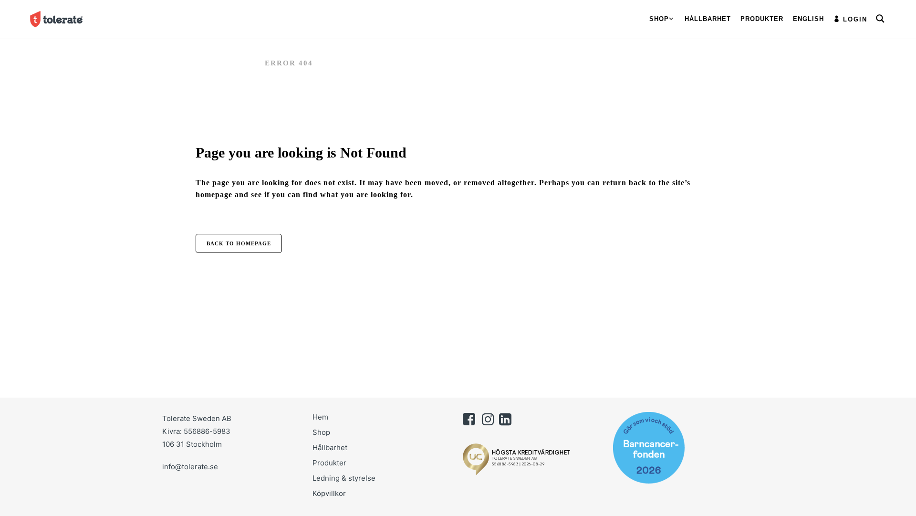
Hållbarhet (329, 447)
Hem (320, 416)
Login (855, 19)
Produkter (329, 462)
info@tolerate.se (190, 466)
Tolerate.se (226, 63)
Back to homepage (239, 243)
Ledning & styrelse (343, 478)
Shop (321, 432)
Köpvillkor (329, 493)
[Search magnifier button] (880, 19)
